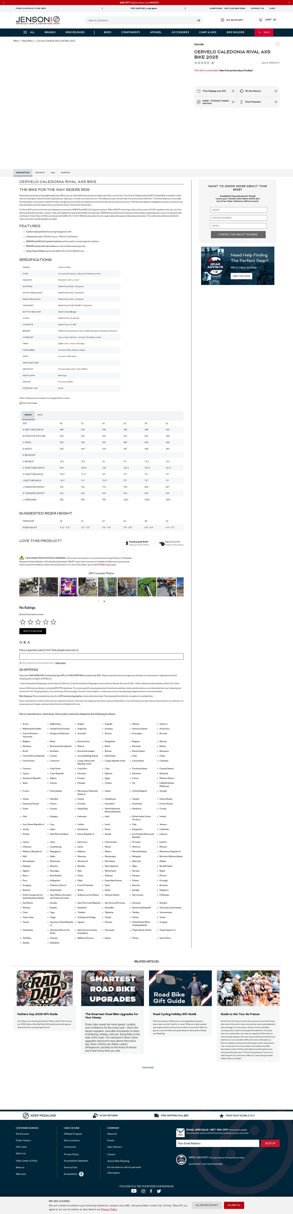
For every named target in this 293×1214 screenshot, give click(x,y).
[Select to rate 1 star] (22, 621)
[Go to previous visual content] (98, 601)
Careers (111, 1154)
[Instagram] (143, 1192)
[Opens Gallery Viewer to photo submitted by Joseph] (87, 586)
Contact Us (257, 8)
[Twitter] (159, 1192)
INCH (40, 415)
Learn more (60, 663)
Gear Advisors (114, 1146)
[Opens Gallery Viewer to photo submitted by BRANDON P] (68, 586)
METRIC (28, 415)
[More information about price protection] (276, 102)
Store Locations (72, 1140)
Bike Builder (235, 32)
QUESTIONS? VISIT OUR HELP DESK (227, 8)
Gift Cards (21, 1146)
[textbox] (101, 656)
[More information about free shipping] (233, 91)
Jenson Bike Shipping (118, 1161)
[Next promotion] (185, 8)
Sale (267, 32)
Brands (50, 32)
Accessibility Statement (76, 1160)
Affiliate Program (73, 1133)
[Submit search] (198, 20)
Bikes (107, 32)
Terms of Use (70, 1167)
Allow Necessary (207, 1205)
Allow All (234, 1205)
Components (130, 32)
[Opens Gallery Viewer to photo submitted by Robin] (166, 586)
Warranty (21, 1174)
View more (148, 1067)
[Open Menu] (75, 20)
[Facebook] (151, 1192)
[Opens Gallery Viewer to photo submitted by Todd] (28, 586)
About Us (112, 1133)
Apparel (156, 32)
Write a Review (32, 631)
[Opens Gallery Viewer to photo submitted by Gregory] (146, 586)
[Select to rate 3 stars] (38, 621)
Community (70, 1146)
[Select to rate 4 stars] (45, 621)
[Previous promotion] (102, 8)
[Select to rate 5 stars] (53, 621)
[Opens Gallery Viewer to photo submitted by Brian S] (107, 586)
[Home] (38, 20)
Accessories (180, 32)
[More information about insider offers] (233, 102)
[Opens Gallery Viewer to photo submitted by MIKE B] (48, 586)
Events (110, 1140)
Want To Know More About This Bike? (236, 70)
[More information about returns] (276, 91)
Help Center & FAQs (26, 1160)
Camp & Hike (208, 32)
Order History (23, 1140)
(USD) (272, 8)
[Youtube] (134, 1192)
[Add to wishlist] (278, 45)
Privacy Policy (109, 1209)
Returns (20, 1167)
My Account (22, 1133)
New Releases (75, 32)
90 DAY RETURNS (143, 8)
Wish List (21, 1153)
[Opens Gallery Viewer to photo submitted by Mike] (127, 586)
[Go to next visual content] (104, 601)
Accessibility (70, 1174)
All (32, 32)
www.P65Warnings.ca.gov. (104, 564)
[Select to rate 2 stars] (30, 621)
